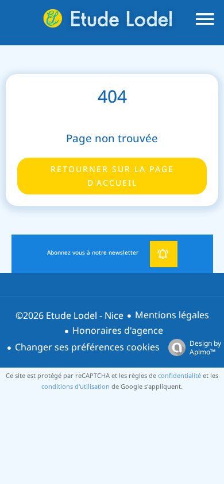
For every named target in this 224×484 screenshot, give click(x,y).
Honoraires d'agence (117, 330)
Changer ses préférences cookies (87, 347)
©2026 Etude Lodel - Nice (69, 315)
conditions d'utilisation (75, 386)
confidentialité (179, 375)
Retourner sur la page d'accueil (112, 176)
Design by (205, 347)
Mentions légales (172, 315)
